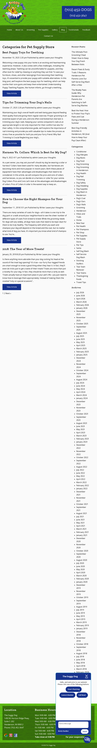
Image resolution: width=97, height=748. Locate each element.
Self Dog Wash (82, 251)
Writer (42, 207)
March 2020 (81, 575)
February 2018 (82, 672)
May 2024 (80, 389)
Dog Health (81, 173)
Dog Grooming (82, 164)
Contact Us (48, 36)
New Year (80, 223)
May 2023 (80, 429)
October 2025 (82, 323)
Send (85, 731)
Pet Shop (80, 232)
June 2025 (80, 339)
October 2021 (82, 504)
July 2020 (80, 563)
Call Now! (82, 695)
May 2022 (80, 476)
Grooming (31, 30)
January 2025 (81, 355)
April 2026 (80, 298)
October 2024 (82, 370)
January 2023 (81, 442)
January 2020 (81, 582)
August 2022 (81, 467)
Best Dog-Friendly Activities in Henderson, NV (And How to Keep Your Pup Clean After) (80, 134)
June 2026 (80, 295)
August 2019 (81, 607)
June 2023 (80, 426)
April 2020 (80, 572)
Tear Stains (81, 273)
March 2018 (81, 669)
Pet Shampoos (82, 229)
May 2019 (80, 616)
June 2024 (80, 386)
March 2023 (81, 435)
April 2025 (80, 345)
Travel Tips (81, 282)
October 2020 (82, 551)
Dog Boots (80, 158)
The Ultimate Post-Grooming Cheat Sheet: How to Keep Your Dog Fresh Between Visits (80, 58)
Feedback (86, 30)
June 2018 (80, 659)
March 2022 (81, 482)
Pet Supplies (43, 30)
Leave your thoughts (54, 57)
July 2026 (80, 292)
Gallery (55, 30)
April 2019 (80, 619)
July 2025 (80, 336)
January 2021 (81, 535)
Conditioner (81, 151)
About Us (19, 30)
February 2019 (82, 625)
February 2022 (82, 485)
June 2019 (80, 613)
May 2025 (80, 342)
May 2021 (80, 523)
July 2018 (80, 656)
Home (9, 30)
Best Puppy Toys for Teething (23, 52)
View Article (12, 93)
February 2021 (82, 532)
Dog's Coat (80, 198)
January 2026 (81, 308)
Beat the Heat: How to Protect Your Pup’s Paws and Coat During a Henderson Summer (81, 116)
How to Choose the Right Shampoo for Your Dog (32, 200)
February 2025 (82, 351)
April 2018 (80, 666)
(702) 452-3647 (78, 15)
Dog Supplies (82, 189)
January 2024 (81, 398)
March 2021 (81, 529)
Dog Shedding (82, 186)
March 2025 (81, 348)
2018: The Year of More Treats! (23, 249)
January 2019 (81, 628)
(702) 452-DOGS (78, 9)
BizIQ (60, 731)
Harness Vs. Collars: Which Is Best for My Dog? (34, 152)
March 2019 (81, 622)
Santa (78, 248)
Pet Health (81, 226)
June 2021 (80, 519)
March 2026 (81, 302)
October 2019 (82, 597)
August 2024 (81, 379)
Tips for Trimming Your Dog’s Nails (27, 102)
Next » (8, 293)
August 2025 (81, 333)
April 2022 (80, 479)
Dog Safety (81, 183)
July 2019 (80, 610)
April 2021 (80, 526)
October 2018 (82, 644)
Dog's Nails (81, 204)
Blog (63, 30)
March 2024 (81, 395)
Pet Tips (80, 245)
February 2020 (82, 579)
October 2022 (82, 457)
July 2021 (80, 516)
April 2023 (80, 432)
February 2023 (82, 439)
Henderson (81, 211)
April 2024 (80, 392)
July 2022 (80, 470)
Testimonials (73, 30)
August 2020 (81, 560)
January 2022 (81, 488)
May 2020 (80, 569)
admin (41, 57)
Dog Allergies (82, 154)
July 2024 (80, 383)
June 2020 (80, 566)
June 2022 (80, 473)
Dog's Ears (80, 201)
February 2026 (82, 305)
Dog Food (80, 161)
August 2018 (81, 653)
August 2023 (81, 423)
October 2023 (82, 414)
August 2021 (81, 513)
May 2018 (80, 663)
